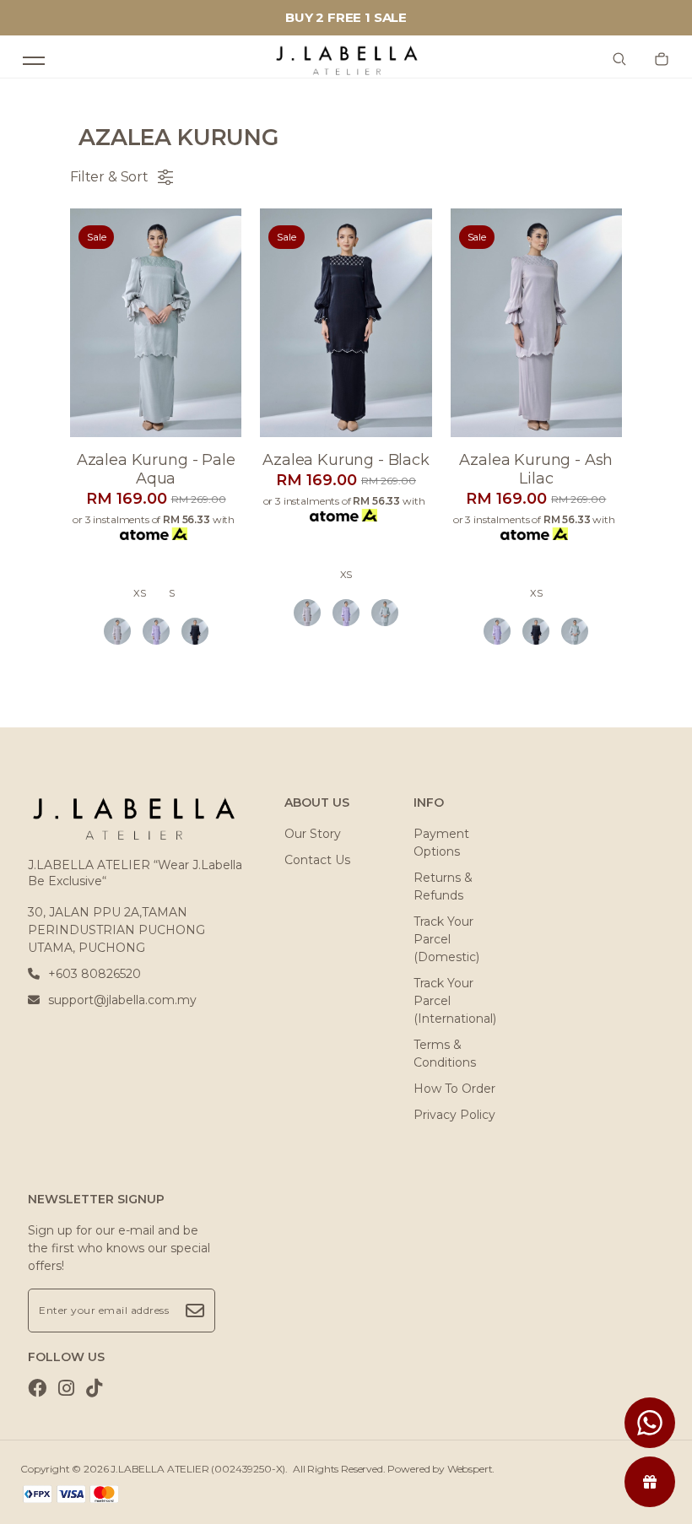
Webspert (470, 1468)
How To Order (454, 1088)
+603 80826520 (94, 973)
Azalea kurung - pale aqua (156, 469)
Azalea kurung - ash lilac (536, 469)
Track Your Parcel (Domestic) (446, 939)
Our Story (312, 833)
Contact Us (317, 859)
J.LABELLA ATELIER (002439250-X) (198, 1468)
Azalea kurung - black (346, 460)
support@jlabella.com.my (122, 1000)
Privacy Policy (454, 1114)
